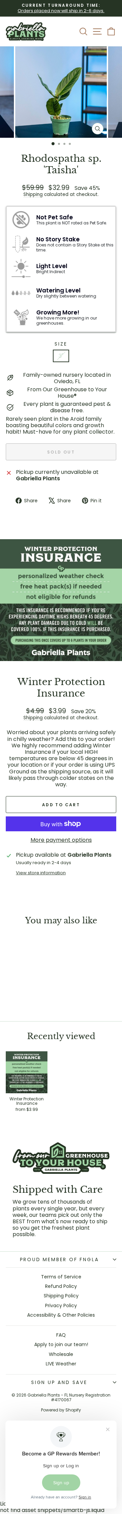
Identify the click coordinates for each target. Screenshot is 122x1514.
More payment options (61, 840)
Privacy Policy (61, 1305)
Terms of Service (61, 1276)
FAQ (61, 1335)
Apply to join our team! (61, 1344)
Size (61, 344)
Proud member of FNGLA (59, 1259)
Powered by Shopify (61, 1410)
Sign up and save (59, 1382)
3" (61, 356)
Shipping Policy (61, 1295)
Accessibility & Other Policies (61, 1315)
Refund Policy (61, 1286)
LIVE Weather (61, 1363)
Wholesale (61, 1354)
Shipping (33, 194)
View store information (41, 872)
